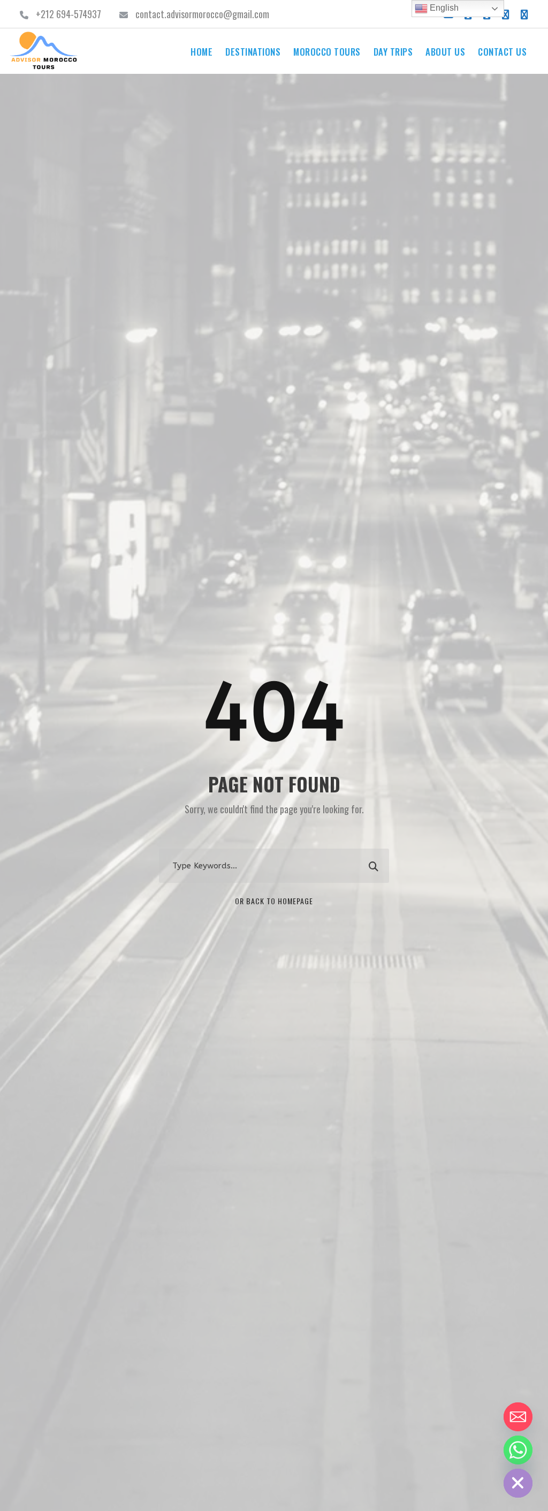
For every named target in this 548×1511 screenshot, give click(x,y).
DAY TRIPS (393, 51)
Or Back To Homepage (274, 900)
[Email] (518, 1416)
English (443, 7)
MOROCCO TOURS (327, 51)
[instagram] (524, 14)
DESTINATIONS (252, 51)
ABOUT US (445, 51)
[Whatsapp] (518, 1450)
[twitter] (505, 14)
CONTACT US (502, 51)
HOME (201, 51)
